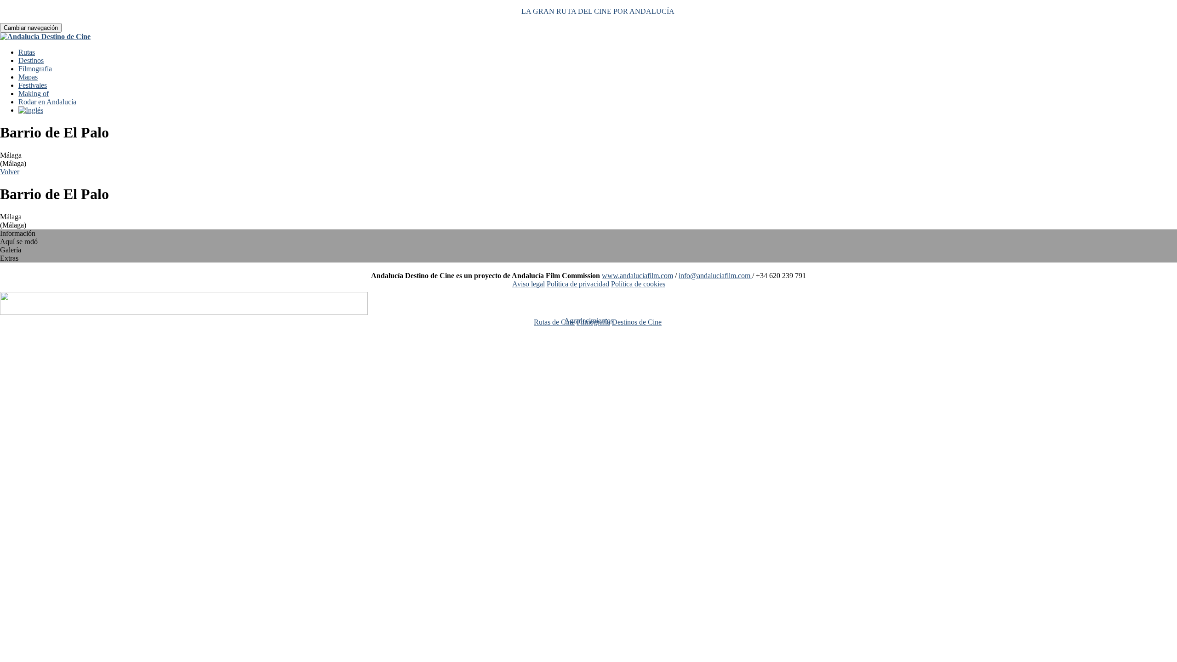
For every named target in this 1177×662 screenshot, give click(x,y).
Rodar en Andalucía (47, 102)
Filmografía (35, 69)
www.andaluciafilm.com (637, 276)
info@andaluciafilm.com (715, 276)
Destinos (31, 60)
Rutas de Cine (554, 322)
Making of (33, 93)
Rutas (26, 52)
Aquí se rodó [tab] (19, 241)
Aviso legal (528, 284)
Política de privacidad (578, 284)
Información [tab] (17, 233)
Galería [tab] (10, 250)
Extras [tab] (9, 258)
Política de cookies (638, 284)
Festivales (32, 85)
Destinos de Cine (637, 322)
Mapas (28, 77)
